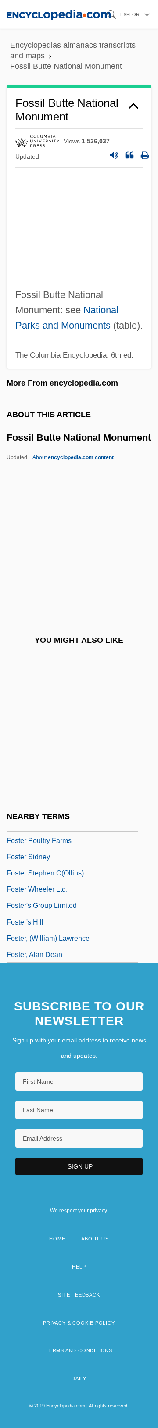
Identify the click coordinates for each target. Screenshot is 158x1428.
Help (79, 1266)
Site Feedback (79, 1294)
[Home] (59, 14)
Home (57, 1238)
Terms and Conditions (79, 1350)
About (73, 457)
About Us (94, 1238)
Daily (79, 1378)
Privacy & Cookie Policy (79, 1322)
